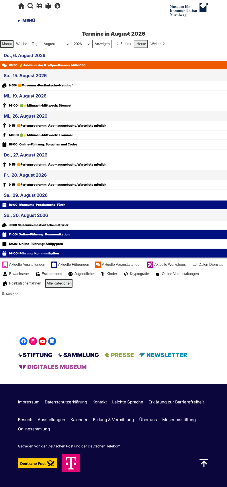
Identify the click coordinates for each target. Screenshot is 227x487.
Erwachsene (19, 274)
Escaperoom (52, 274)
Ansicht (10, 295)
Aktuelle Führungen (73, 264)
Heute (141, 44)
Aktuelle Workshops (170, 264)
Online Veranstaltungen (180, 274)
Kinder (112, 274)
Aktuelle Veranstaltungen (121, 264)
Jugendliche (84, 274)
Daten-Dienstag (211, 264)
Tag (34, 44)
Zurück (125, 44)
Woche (21, 44)
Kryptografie (139, 274)
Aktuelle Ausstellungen (27, 264)
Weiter (156, 44)
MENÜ (28, 20)
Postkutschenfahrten (25, 283)
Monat (7, 44)
